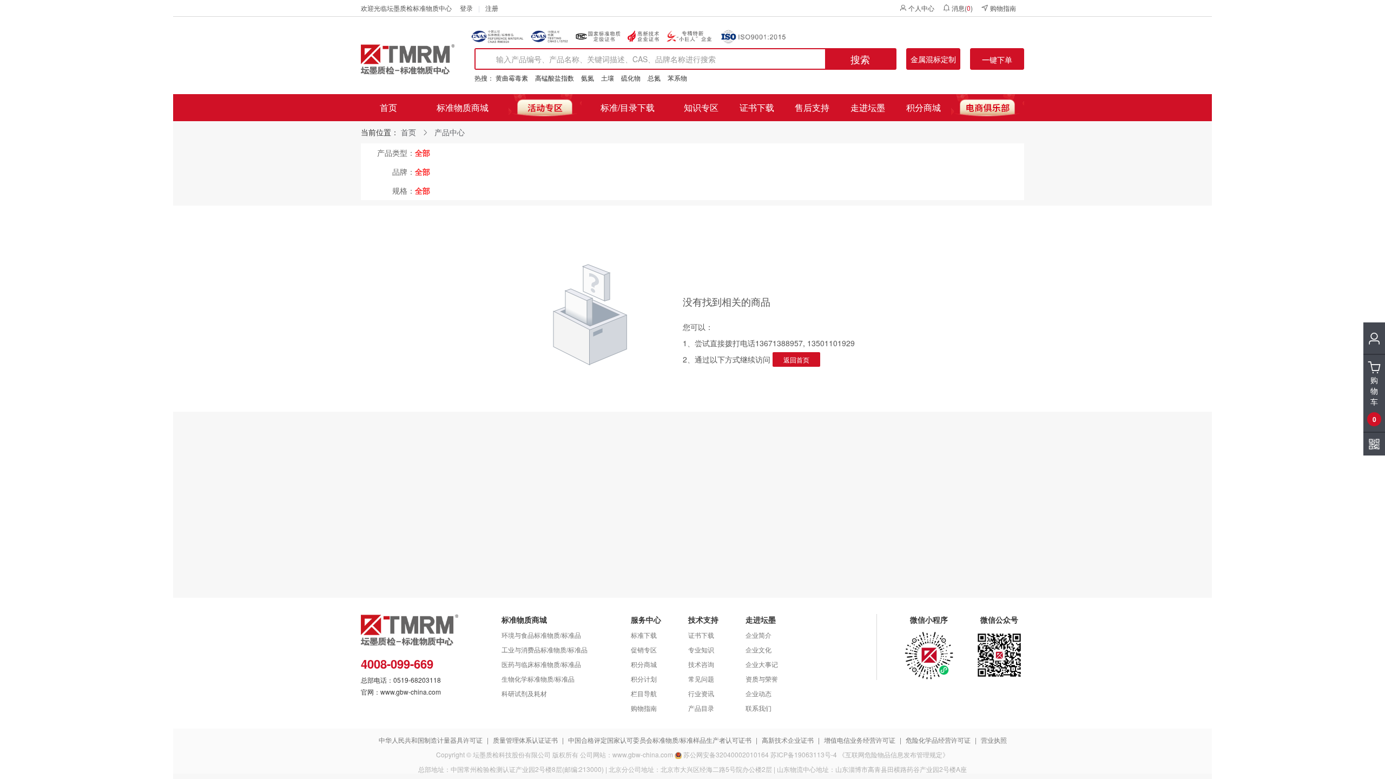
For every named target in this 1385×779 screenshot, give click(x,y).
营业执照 (994, 739)
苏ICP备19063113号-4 (803, 754)
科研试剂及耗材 (524, 693)
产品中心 (449, 132)
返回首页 (796, 359)
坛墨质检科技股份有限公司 (512, 754)
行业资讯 (701, 693)
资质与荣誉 (762, 678)
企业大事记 (762, 664)
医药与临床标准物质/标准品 (541, 664)
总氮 (654, 77)
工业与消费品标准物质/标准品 (545, 649)
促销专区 (644, 649)
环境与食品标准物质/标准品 (541, 634)
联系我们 (758, 707)
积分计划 (644, 678)
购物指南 (1003, 7)
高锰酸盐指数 (554, 77)
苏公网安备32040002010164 (726, 754)
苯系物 (677, 77)
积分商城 (923, 107)
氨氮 (587, 77)
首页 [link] (408, 132)
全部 (422, 152)
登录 (466, 7)
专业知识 (701, 649)
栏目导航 (644, 693)
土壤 (607, 77)
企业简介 (758, 634)
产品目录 (701, 707)
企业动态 (758, 693)
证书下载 (757, 107)
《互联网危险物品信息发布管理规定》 (894, 754)
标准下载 (644, 634)
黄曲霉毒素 (512, 77)
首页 (388, 107)
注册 (491, 7)
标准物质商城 (463, 107)
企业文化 (758, 649)
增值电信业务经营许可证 (859, 739)
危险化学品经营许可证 (938, 739)
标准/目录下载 (628, 107)
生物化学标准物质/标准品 (538, 678)
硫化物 (631, 77)
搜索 (860, 59)
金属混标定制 (933, 59)
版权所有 (565, 754)
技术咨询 (701, 664)
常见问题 (701, 678)
